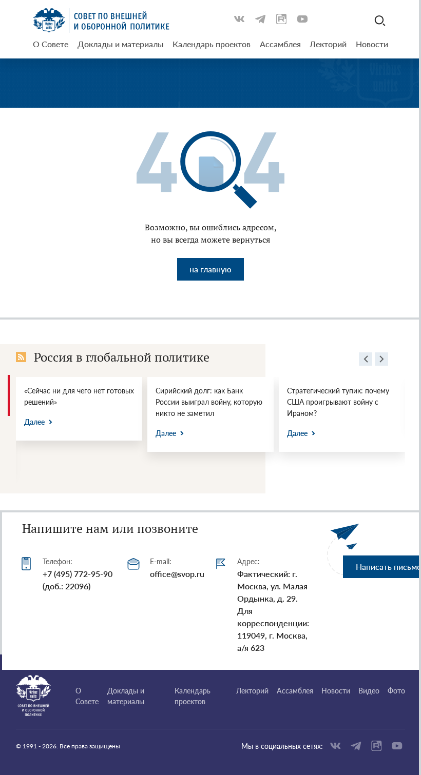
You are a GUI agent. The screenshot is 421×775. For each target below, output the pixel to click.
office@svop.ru (177, 574)
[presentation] (365, 360)
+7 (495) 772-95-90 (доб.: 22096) (77, 580)
